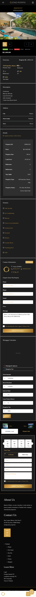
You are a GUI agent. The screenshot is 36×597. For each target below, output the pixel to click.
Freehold (7, 233)
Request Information (18, 330)
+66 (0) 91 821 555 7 (18, 8)
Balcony (7, 218)
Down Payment (7, 382)
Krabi (9, 556)
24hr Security (8, 208)
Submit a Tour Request (18, 486)
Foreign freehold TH (9, 574)
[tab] (5, 44)
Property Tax (7, 407)
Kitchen (7, 238)
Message (5, 311)
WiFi (6, 252)
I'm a (4, 306)
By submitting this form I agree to (17, 326)
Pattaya (9, 559)
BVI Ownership (8, 578)
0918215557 (16, 269)
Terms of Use (26, 326)
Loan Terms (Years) (8, 399)
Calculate (6, 416)
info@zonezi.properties (18, 10)
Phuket (9, 547)
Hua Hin (10, 553)
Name (4, 282)
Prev (11, 426)
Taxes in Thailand (8, 581)
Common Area (9, 228)
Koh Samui (10, 550)
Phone (4, 290)
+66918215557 (26, 269)
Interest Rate (6, 391)
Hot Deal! (17, 49)
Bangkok (10, 562)
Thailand (7, 544)
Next (25, 426)
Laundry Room (9, 242)
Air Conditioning (9, 213)
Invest (22, 49)
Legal (5, 572)
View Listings (29, 262)
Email (4, 298)
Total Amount (7, 374)
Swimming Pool (9, 247)
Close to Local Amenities (12, 223)
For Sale (11, 49)
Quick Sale (27, 49)
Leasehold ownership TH (10, 576)
